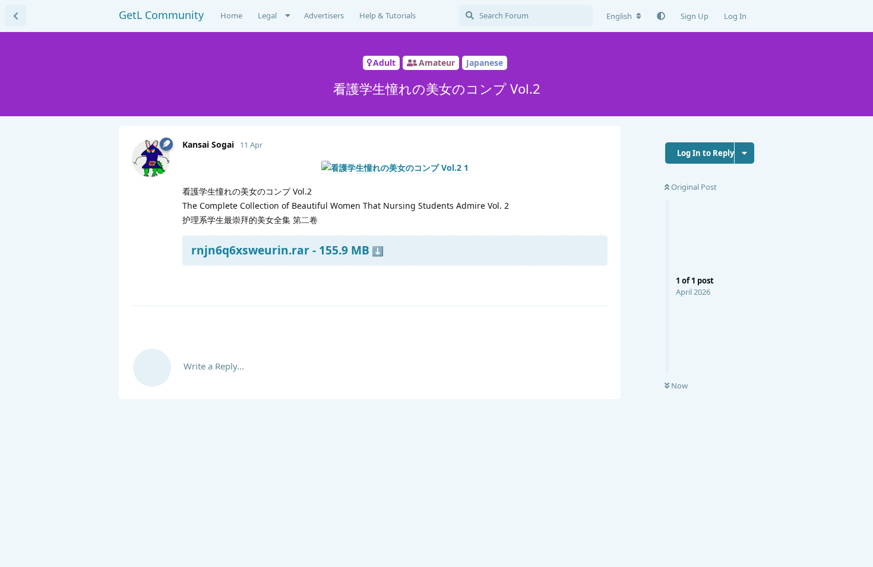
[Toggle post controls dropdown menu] (597, 282)
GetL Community (161, 15)
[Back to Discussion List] (15, 15)
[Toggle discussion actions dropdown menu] (744, 153)
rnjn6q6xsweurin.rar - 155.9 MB (280, 250)
